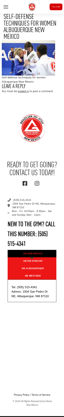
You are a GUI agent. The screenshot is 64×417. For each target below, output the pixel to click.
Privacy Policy (21, 394)
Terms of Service (40, 394)
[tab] (32, 253)
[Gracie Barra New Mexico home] (32, 6)
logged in (23, 91)
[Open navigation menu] (6, 7)
